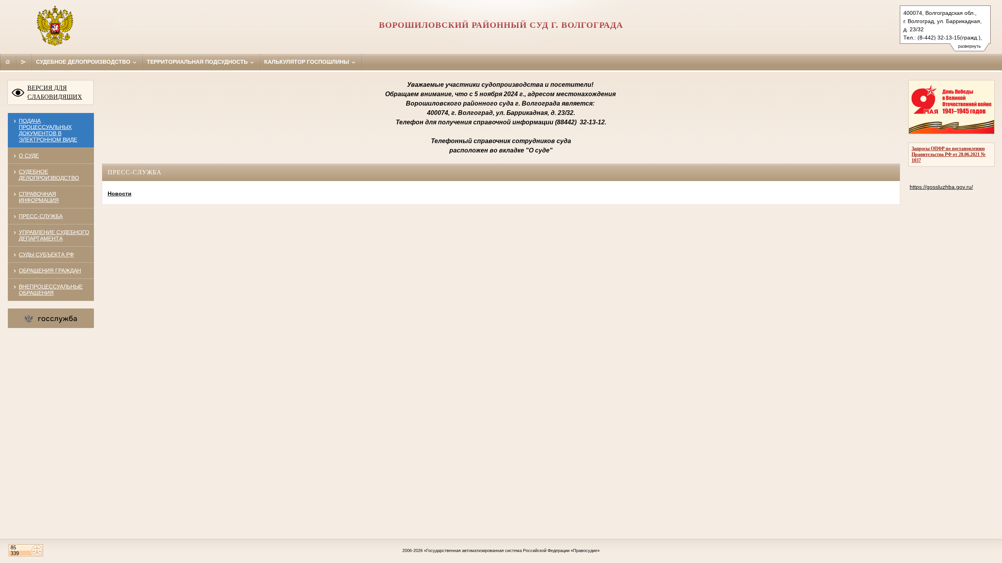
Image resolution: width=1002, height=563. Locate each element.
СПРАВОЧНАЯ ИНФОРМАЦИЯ (39, 197)
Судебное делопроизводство (84, 62)
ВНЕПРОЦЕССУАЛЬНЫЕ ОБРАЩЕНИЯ (51, 289)
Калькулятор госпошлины (307, 62)
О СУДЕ (29, 155)
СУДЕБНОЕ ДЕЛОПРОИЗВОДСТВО (49, 175)
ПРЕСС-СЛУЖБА (41, 216)
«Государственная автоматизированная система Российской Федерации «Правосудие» (512, 550)
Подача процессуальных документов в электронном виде (48, 130)
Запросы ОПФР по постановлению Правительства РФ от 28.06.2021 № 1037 (949, 154)
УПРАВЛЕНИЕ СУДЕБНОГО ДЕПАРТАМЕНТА (54, 235)
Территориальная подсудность (198, 62)
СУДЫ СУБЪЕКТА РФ (46, 254)
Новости (120, 193)
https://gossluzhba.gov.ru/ (941, 187)
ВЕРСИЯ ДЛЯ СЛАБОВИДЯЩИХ (54, 92)
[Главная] (8, 62)
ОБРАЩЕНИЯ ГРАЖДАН (50, 270)
